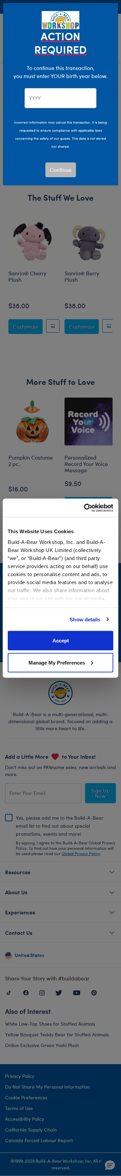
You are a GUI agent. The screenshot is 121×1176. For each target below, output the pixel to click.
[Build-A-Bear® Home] (60, 19)
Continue (61, 169)
